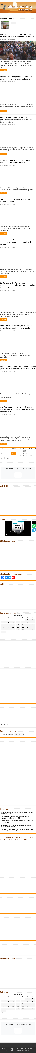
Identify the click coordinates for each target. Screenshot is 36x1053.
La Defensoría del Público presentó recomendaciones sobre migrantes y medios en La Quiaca (17, 285)
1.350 (14, 449)
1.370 (25, 451)
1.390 (25, 456)
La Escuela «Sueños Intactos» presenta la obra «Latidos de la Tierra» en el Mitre (15, 817)
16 (32, 624)
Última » (6, 458)
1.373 (8, 453)
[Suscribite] (34, 526)
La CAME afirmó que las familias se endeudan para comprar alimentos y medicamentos (17, 830)
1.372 (3, 453)
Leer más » (3, 70)
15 (27, 624)
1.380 (19, 456)
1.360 (19, 449)
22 (27, 627)
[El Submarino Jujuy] (18, 7)
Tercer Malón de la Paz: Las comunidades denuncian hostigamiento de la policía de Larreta (16, 242)
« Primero (4, 449)
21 (23, 627)
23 (32, 627)
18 (8, 627)
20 (18, 627)
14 (23, 624)
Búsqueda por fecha (7, 734)
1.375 (19, 453)
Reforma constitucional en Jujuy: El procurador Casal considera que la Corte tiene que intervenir (16, 119)
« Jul (2, 634)
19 (13, 627)
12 (13, 624)
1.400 (30, 456)
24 (3, 629)
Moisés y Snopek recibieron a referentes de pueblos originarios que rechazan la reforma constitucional (17, 409)
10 (3, 624)
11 (8, 624)
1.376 (25, 453)
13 (18, 624)
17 (3, 627)
